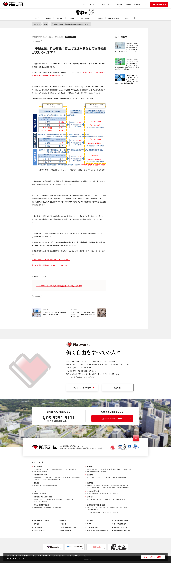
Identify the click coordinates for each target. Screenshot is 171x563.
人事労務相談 (37, 477)
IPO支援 (36, 493)
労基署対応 (37, 479)
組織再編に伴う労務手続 (102, 485)
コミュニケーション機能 (40, 501)
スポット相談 (47, 477)
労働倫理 (100, 18)
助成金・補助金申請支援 (41, 505)
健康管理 (90, 475)
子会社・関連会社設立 (93, 488)
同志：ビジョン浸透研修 (40, 471)
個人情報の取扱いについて (68, 527)
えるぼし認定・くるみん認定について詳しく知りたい (51, 259)
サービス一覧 (38, 462)
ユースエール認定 (113, 507)
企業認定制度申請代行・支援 (96, 505)
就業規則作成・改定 (92, 469)
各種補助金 (48, 507)
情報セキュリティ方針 (121, 527)
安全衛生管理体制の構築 (119, 477)
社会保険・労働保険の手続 (94, 499)
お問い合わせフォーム (114, 418)
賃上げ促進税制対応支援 (119, 499)
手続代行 (90, 497)
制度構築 (90, 467)
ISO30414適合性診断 (92, 493)
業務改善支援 (127, 469)
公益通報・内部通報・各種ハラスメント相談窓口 (68, 477)
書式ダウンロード (65, 531)
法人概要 (90, 520)
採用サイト (118, 388)
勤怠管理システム (38, 499)
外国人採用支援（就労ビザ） (52, 485)
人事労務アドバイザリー (41, 475)
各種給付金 (58, 507)
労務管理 (48, 18)
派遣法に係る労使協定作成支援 (51, 479)
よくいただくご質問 (120, 524)
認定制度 (59, 18)
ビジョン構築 (38, 467)
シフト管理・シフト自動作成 (54, 499)
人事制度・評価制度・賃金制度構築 (110, 469)
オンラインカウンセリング (94, 477)
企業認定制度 (36, 41)
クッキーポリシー (39, 531)
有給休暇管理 (69, 499)
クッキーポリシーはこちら (15, 558)
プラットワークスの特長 (97, 4)
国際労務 (36, 483)
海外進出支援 (37, 485)
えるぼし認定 (90, 507)
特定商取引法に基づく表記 (122, 531)
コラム (145, 4)
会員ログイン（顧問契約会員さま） (98, 531)
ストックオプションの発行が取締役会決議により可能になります (59, 286)
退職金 (104, 471)
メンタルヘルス (85, 18)
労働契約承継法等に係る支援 (120, 485)
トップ (84, 4)
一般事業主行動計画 (92, 510)
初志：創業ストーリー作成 (41, 469)
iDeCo (127, 18)
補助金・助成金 (113, 18)
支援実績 (128, 4)
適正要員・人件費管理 (93, 471)
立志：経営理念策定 (56, 469)
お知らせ (63, 524)
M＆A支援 (89, 485)
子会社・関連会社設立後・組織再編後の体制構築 (116, 488)
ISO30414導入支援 (93, 491)
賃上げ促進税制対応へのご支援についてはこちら (49, 265)
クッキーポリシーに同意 (152, 557)
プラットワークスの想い (121, 520)
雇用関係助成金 (38, 507)
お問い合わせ (38, 527)
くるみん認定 (101, 507)
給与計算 (107, 499)
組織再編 (90, 483)
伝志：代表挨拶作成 (71, 469)
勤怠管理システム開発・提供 (43, 497)
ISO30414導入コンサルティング (110, 493)
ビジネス (71, 18)
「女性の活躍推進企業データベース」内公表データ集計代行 (103, 512)
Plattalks (107, 477)
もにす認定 (124, 507)
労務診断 (44, 493)
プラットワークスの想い (82, 388)
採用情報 (137, 4)
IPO (35, 491)
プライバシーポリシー (94, 527)
